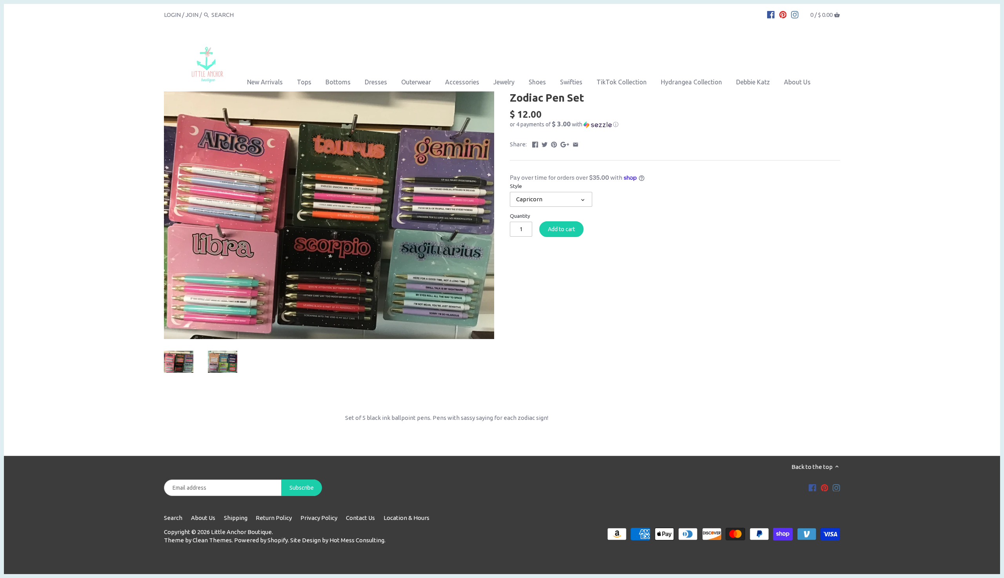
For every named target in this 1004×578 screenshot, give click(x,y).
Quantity (520, 216)
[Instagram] (794, 14)
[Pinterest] (783, 14)
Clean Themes (212, 540)
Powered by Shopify (261, 540)
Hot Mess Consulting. (357, 540)
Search (173, 517)
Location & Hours (406, 517)
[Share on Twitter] (544, 143)
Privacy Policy (318, 517)
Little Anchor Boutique (241, 532)
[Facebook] (771, 14)
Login (172, 14)
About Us (203, 517)
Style (516, 186)
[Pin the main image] (554, 143)
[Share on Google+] (564, 143)
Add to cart (561, 229)
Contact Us (360, 517)
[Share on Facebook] (535, 143)
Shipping (235, 517)
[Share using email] (575, 143)
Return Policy (274, 517)
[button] (675, 124)
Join (192, 14)
